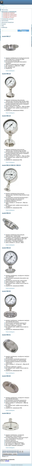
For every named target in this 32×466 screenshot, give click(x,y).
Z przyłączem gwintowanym (10, 16)
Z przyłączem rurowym (8, 17)
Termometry (5, 20)
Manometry (5, 9)
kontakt (7, 460)
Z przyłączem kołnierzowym (10, 14)
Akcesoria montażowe (8, 22)
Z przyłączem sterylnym (9, 13)
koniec (15, 454)
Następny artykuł (7, 454)
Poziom (4, 24)
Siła (3, 25)
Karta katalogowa (10, 70)
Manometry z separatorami (9, 11)
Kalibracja (4, 27)
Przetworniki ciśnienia (7, 19)
